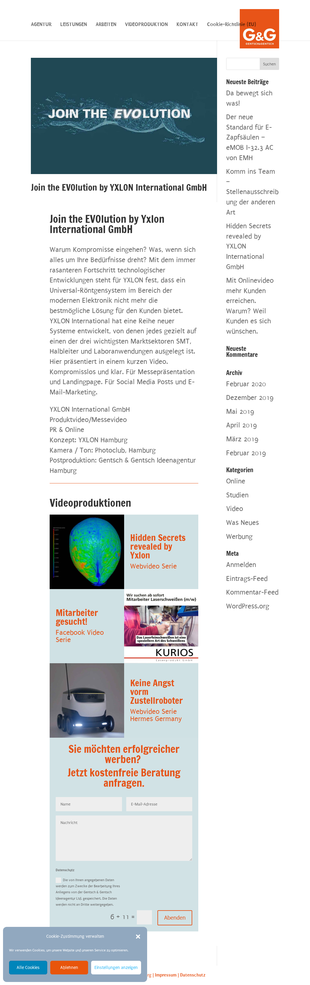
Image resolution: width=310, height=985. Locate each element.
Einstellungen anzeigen (116, 967)
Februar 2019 (246, 453)
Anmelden (241, 565)
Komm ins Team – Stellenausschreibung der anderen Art (252, 191)
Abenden (175, 917)
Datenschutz (193, 975)
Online (235, 481)
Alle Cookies (28, 967)
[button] (138, 937)
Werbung (239, 536)
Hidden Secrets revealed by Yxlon (158, 546)
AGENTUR (41, 24)
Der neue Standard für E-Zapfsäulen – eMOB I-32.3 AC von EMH (249, 137)
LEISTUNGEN (73, 24)
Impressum (165, 975)
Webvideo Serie (153, 566)
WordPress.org (247, 606)
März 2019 (242, 439)
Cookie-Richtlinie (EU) (231, 24)
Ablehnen (69, 967)
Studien (237, 495)
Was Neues (242, 523)
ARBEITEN (106, 24)
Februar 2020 (246, 384)
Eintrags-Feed (247, 579)
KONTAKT (187, 24)
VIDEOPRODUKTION (146, 24)
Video (234, 509)
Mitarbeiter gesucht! (77, 617)
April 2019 (241, 425)
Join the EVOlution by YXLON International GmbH (119, 187)
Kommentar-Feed (252, 592)
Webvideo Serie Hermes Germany (156, 715)
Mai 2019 (240, 411)
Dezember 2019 (249, 398)
